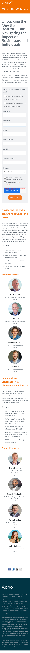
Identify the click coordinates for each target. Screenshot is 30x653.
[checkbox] (14, 101)
